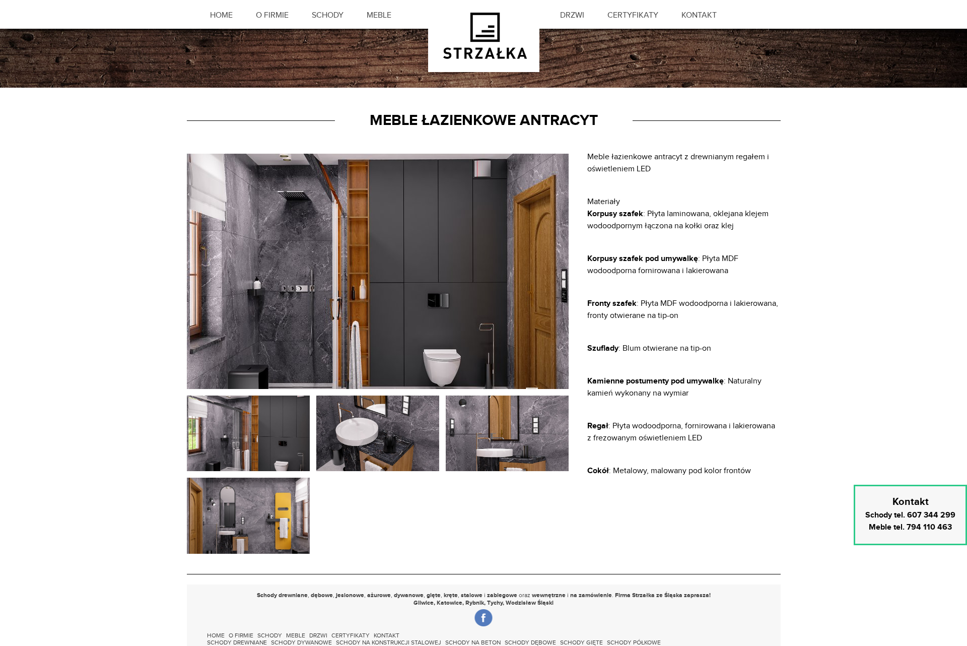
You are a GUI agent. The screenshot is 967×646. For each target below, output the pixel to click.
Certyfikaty (632, 15)
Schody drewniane (237, 642)
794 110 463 (929, 527)
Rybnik (474, 603)
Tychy (495, 603)
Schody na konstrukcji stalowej (388, 642)
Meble (379, 15)
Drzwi (572, 15)
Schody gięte (581, 642)
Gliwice (423, 603)
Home (221, 15)
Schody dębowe (530, 642)
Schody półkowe (634, 642)
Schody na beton (473, 642)
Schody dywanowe (301, 642)
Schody (327, 15)
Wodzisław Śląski (530, 603)
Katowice (449, 603)
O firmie (272, 15)
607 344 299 (931, 515)
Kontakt (699, 15)
